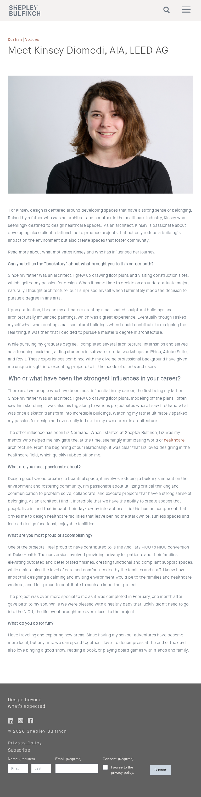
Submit (160, 770)
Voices (32, 39)
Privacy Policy (25, 743)
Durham (15, 39)
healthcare (174, 440)
